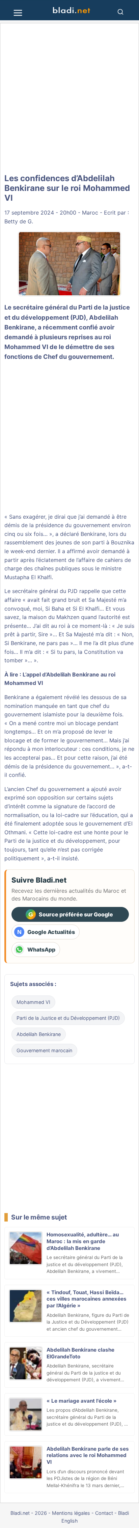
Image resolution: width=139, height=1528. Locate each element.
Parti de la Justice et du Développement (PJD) (68, 1018)
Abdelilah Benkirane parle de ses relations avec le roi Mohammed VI (88, 1455)
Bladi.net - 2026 (28, 1513)
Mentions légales (71, 1513)
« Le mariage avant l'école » (82, 1401)
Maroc (90, 212)
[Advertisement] (69, 98)
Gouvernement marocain (44, 1050)
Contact (104, 1513)
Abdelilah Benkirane (39, 1034)
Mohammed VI (33, 1002)
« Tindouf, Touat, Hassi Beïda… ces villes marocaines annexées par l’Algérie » (87, 1299)
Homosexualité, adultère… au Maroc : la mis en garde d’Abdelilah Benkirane (83, 1241)
